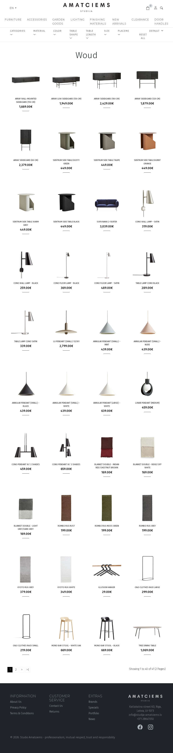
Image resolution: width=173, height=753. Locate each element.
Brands (93, 701)
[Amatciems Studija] (86, 6)
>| (28, 669)
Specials (94, 707)
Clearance (140, 19)
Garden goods (58, 21)
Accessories (37, 19)
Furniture (13, 19)
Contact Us (56, 705)
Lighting (77, 19)
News (92, 719)
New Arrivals (119, 21)
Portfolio (94, 713)
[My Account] (155, 8)
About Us (15, 701)
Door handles (161, 21)
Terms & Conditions (22, 713)
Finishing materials (98, 21)
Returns (54, 711)
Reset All (143, 36)
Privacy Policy (18, 707)
